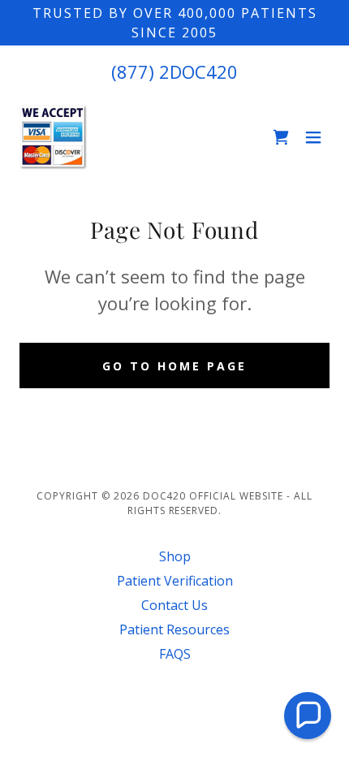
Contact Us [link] (174, 605)
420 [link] (222, 71)
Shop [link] (175, 556)
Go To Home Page (174, 366)
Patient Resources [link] (174, 629)
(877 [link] (130, 71)
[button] (313, 137)
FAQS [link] (175, 654)
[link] (53, 137)
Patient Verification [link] (175, 581)
